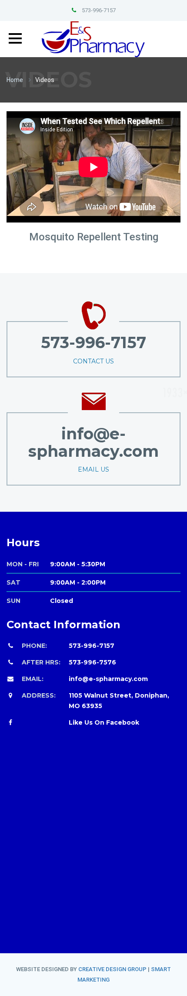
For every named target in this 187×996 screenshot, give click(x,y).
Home (15, 79)
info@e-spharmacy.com (108, 679)
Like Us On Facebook (104, 722)
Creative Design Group (112, 969)
